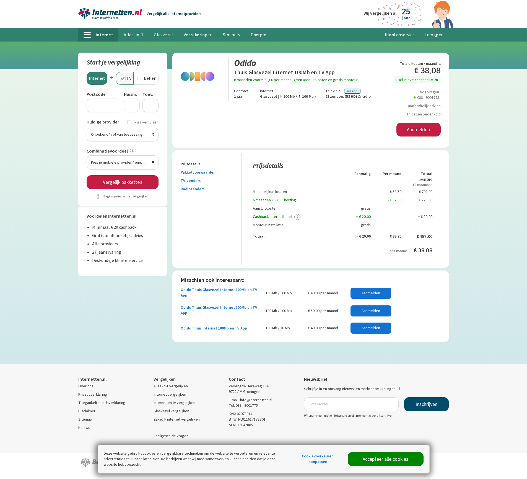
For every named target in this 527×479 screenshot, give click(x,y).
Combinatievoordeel (107, 151)
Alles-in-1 (133, 35)
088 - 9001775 (428, 97)
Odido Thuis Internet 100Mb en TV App (214, 328)
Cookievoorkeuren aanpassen (318, 459)
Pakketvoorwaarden (198, 172)
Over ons (86, 386)
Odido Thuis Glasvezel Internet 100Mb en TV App (219, 292)
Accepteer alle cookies (385, 459)
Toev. (147, 94)
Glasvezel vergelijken (171, 411)
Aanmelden (418, 129)
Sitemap (85, 419)
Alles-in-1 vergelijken (171, 386)
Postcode (96, 94)
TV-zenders (191, 180)
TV (128, 78)
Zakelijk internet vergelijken (177, 419)
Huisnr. (130, 94)
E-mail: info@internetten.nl (250, 400)
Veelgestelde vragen (171, 436)
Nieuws (84, 427)
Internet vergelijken (170, 394)
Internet (97, 78)
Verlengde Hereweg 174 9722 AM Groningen (249, 388)
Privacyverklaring (92, 394)
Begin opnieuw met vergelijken (125, 196)
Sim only (231, 35)
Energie (258, 35)
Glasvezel (163, 35)
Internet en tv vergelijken (174, 402)
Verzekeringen (198, 35)
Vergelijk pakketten (122, 182)
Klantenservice (400, 35)
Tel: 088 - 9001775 (243, 405)
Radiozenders (192, 189)
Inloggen (434, 35)
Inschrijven (426, 404)
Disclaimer (86, 411)
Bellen (150, 78)
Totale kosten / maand (419, 63)
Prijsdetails (191, 164)
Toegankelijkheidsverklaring (101, 402)
